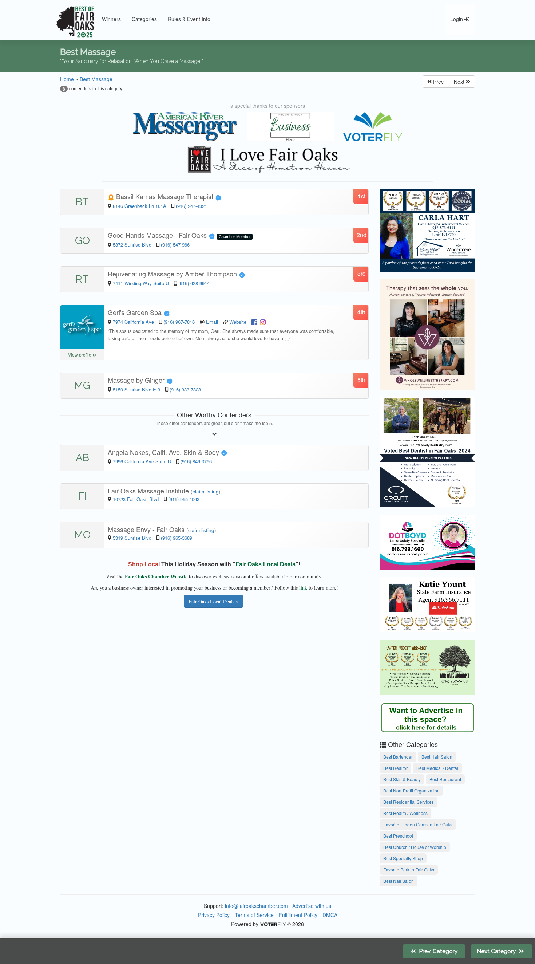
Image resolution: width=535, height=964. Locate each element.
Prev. (438, 81)
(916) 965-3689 (176, 537)
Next (460, 81)
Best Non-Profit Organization (411, 790)
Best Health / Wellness (405, 813)
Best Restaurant (445, 779)
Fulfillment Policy (298, 914)
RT (82, 279)
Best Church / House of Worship (414, 847)
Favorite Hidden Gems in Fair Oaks (417, 824)
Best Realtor (395, 768)
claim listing (206, 491)
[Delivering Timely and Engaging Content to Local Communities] (185, 126)
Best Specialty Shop (403, 858)
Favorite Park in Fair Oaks (408, 869)
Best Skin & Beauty (402, 779)
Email (212, 321)
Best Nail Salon (398, 881)
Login (457, 19)
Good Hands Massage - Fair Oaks (158, 235)
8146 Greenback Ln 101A (139, 205)
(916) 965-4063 (183, 499)
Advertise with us (311, 905)
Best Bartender (398, 757)
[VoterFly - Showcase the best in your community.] (272, 924)
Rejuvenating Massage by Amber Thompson (173, 273)
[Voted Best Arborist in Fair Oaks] (427, 666)
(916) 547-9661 (176, 244)
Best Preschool (398, 836)
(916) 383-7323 (185, 389)
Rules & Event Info (189, 19)
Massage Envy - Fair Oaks (147, 529)
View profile (80, 354)
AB (82, 458)
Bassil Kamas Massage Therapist (164, 196)
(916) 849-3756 (196, 461)
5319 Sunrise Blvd (133, 537)
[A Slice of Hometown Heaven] (267, 159)
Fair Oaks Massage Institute (149, 490)
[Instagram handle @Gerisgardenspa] (263, 321)
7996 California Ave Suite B (142, 461)
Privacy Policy (214, 914)
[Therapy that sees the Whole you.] (427, 333)
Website (237, 321)
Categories (144, 19)
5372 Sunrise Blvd (133, 244)
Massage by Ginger (137, 380)
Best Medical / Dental (437, 768)
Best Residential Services (408, 802)
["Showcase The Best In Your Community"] (372, 126)
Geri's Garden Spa (135, 312)
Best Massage (96, 79)
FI (82, 496)
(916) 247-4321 (191, 205)
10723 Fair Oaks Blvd (136, 499)
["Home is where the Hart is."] (427, 229)
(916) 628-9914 (194, 283)
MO (82, 535)
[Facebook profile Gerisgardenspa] (254, 321)
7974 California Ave (134, 321)
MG (82, 385)
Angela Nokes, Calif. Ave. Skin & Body (164, 452)
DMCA (329, 914)
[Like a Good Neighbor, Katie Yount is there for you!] (427, 603)
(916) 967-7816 (179, 321)
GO (82, 241)
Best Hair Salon (436, 757)
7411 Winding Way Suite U (141, 283)
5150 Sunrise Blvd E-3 (136, 389)
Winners (111, 19)
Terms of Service (254, 914)
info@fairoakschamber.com (256, 905)
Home (67, 79)
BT (82, 202)
